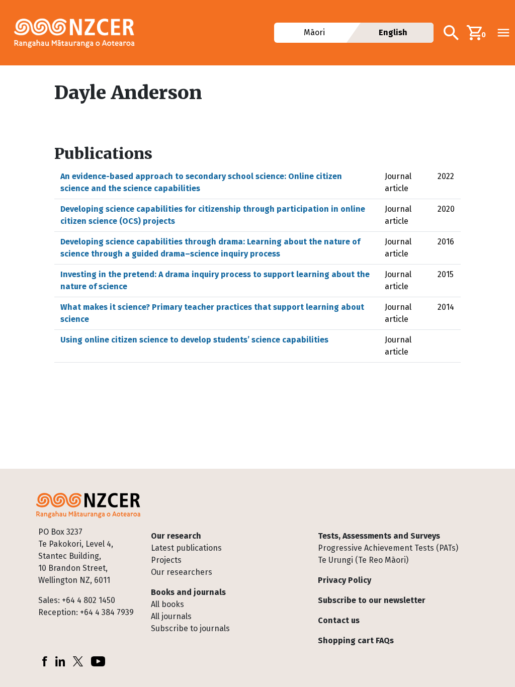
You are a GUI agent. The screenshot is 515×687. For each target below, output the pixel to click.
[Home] (78, 33)
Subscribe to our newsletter (371, 600)
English (393, 32)
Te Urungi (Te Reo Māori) (363, 560)
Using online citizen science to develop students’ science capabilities (194, 340)
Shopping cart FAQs (356, 640)
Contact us (339, 620)
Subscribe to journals (190, 628)
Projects (166, 560)
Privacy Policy (344, 580)
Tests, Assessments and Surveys (379, 536)
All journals (171, 616)
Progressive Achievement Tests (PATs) (388, 548)
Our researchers (181, 572)
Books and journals (188, 592)
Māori (314, 32)
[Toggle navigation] (503, 32)
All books (167, 604)
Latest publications (186, 548)
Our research (176, 536)
